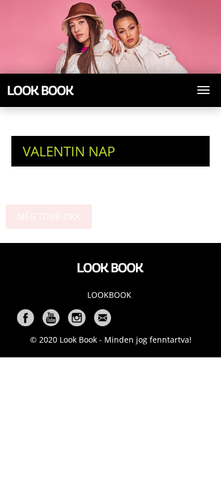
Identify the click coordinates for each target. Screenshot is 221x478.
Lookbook (109, 294)
